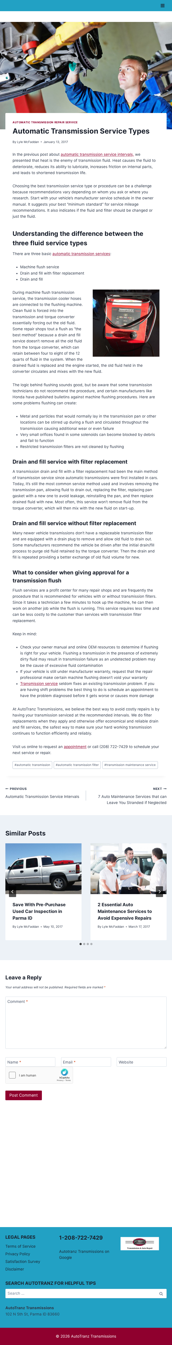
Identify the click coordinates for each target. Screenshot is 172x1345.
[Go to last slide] (12, 891)
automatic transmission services (81, 254)
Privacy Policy (17, 1254)
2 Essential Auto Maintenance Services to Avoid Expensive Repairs (125, 911)
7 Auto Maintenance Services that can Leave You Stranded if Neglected (132, 796)
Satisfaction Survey (22, 1261)
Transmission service (39, 683)
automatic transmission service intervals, (97, 154)
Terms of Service (20, 1246)
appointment (75, 746)
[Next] (159, 891)
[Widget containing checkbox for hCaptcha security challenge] (39, 1075)
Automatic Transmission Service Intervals (42, 793)
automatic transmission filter (77, 765)
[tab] (81, 944)
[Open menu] (162, 5)
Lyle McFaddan (28, 142)
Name (14, 1062)
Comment (17, 1001)
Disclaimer (14, 1269)
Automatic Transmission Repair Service (45, 122)
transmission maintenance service (130, 765)
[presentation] (43, 868)
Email (69, 1062)
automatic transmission (32, 765)
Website (126, 1062)
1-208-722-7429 (81, 1237)
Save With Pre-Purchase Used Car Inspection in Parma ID (39, 911)
